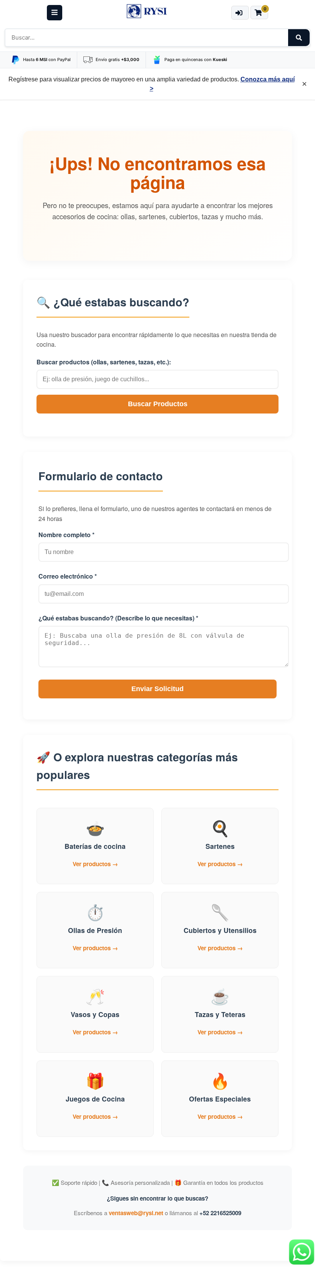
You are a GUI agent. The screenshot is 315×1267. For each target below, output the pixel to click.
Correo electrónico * (67, 576)
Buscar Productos (157, 404)
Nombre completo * (66, 534)
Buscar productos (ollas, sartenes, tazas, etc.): (103, 361)
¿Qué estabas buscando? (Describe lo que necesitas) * (118, 618)
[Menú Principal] (54, 12)
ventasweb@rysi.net (136, 1213)
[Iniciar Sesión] (240, 13)
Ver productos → (95, 864)
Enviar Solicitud (157, 689)
